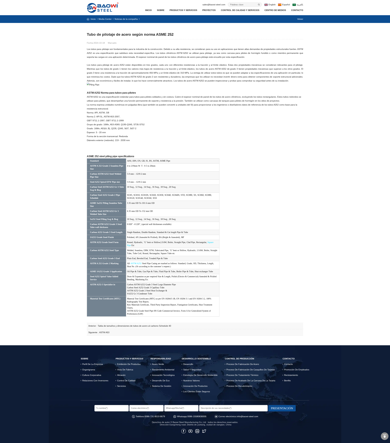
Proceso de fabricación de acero (242, 364)
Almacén (121, 375)
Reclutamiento (291, 375)
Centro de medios (275, 10)
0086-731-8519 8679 (155, 416)
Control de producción (239, 358)
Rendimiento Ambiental (163, 369)
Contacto (297, 10)
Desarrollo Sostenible (196, 358)
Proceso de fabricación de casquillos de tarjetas (250, 369)
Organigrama (88, 369)
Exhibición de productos (129, 364)
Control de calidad (126, 380)
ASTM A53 (104, 332)
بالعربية (300, 4)
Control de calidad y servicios (240, 10)
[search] (258, 4)
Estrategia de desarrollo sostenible (200, 375)
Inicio (93, 19)
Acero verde (158, 364)
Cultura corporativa (91, 375)
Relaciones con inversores (95, 380)
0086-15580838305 (196, 416)
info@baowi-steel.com (247, 416)
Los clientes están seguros (196, 391)
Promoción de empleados (296, 369)
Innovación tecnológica (163, 375)
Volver (300, 19)
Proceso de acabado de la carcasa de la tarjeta (250, 380)
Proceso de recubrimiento (239, 386)
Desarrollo (188, 364)
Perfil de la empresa (92, 364)
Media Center (105, 19)
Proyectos (209, 10)
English (272, 4)
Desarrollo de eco (161, 380)
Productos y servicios (183, 10)
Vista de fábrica (125, 369)
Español (286, 4)
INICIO (148, 10)
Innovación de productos (195, 386)
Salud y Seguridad (192, 369)
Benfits (287, 380)
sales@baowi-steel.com (213, 4)
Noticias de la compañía (126, 19)
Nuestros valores (191, 380)
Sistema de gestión (161, 386)
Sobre (160, 10)
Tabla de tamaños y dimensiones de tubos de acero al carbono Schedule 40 (134, 326)
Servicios (121, 386)
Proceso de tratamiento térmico (242, 375)
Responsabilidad (161, 358)
